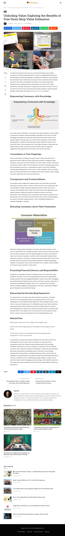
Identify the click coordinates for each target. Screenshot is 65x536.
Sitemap (47, 531)
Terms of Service (38, 531)
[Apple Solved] (32, 2)
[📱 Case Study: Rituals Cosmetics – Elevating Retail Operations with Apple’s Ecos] (8, 474)
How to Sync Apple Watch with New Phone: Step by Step (29, 497)
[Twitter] (5, 81)
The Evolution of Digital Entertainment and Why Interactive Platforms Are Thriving (17, 453)
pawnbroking (39, 91)
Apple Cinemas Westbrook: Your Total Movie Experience (29, 480)
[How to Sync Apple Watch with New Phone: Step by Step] (8, 499)
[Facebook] (5, 77)
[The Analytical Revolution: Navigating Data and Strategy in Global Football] (17, 417)
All (5, 11)
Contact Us (29, 531)
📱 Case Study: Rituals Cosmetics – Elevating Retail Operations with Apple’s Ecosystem (34, 472)
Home (5, 7)
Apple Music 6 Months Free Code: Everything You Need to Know (31, 505)
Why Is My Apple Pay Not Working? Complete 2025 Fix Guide (30, 514)
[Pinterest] (5, 90)
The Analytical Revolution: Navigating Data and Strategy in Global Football (17, 428)
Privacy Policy (21, 531)
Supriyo (11, 23)
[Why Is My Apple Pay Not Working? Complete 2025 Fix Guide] (8, 516)
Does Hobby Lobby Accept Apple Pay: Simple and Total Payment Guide (33, 488)
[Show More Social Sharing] (59, 28)
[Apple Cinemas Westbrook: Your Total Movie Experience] (8, 482)
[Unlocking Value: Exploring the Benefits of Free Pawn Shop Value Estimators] (32, 50)
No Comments (28, 23)
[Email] (5, 94)
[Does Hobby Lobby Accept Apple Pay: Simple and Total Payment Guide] (8, 491)
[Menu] (5, 3)
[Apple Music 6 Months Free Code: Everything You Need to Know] (8, 508)
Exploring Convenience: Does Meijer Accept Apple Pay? (28, 322)
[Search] (60, 3)
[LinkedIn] (5, 85)
